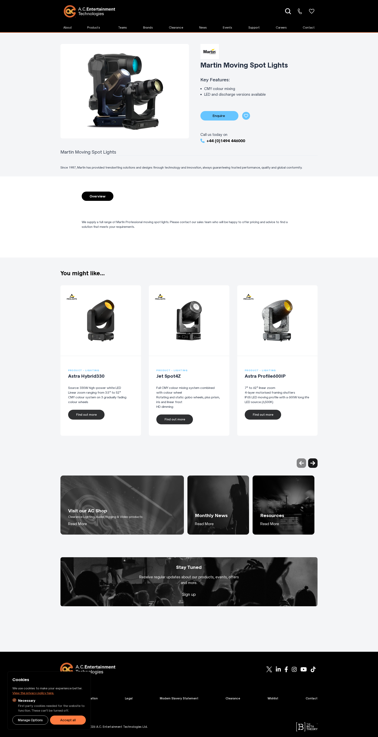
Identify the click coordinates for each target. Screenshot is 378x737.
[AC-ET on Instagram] (294, 669)
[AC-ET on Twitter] (269, 669)
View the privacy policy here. (33, 693)
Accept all (68, 720)
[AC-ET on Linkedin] (278, 669)
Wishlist (273, 698)
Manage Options (30, 720)
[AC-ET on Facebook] (286, 669)
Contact (309, 27)
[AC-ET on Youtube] (304, 669)
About (67, 27)
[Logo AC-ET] (92, 11)
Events (227, 27)
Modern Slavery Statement (179, 698)
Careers (281, 27)
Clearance (176, 27)
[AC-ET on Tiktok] (313, 669)
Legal (128, 698)
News (203, 27)
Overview (98, 196)
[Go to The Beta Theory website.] (307, 726)
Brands (148, 27)
